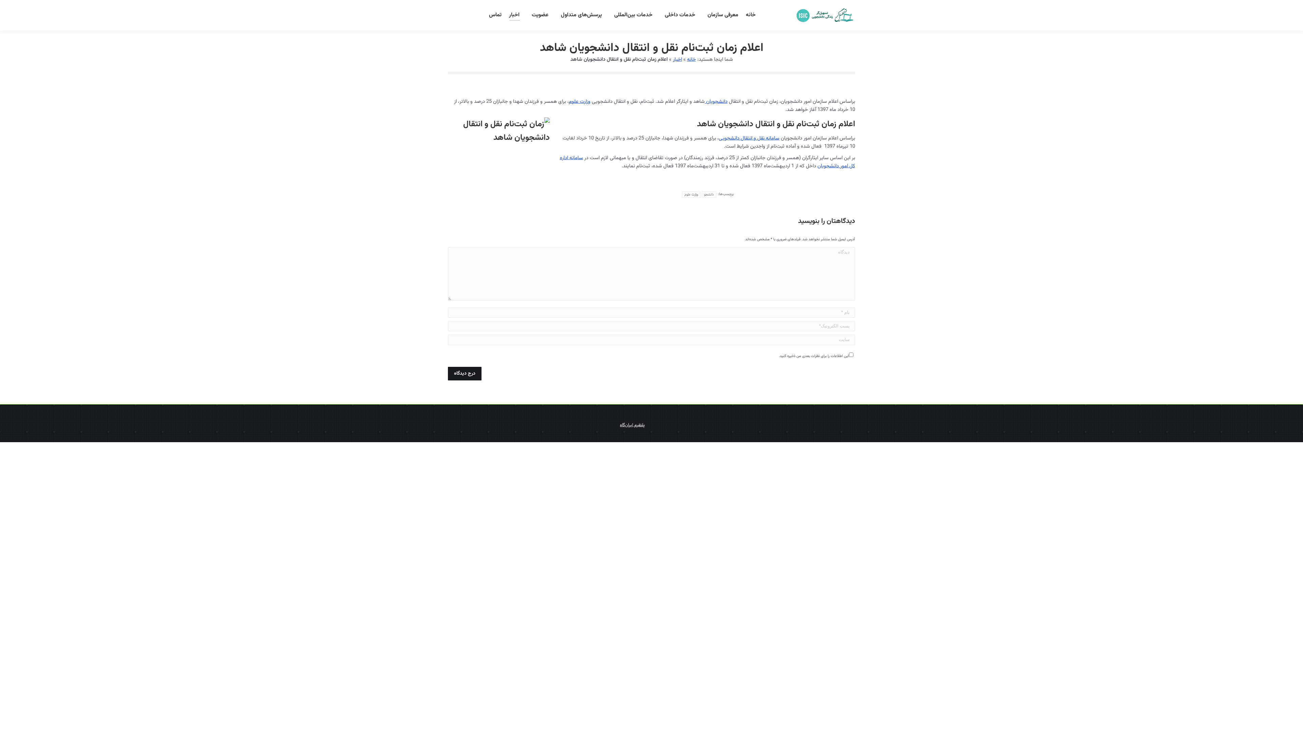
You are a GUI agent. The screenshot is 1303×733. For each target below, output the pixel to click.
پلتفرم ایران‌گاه (632, 425)
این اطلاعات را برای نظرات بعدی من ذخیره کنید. (814, 356)
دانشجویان (716, 102)
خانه (691, 59)
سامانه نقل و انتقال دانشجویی (749, 138)
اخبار (677, 59)
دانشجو (709, 194)
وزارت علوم (579, 102)
